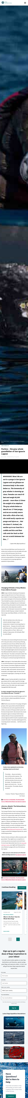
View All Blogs (22, 887)
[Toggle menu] (25, 3)
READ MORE (6, 931)
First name (3, 972)
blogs (5, 441)
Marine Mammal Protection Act (14, 829)
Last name (3, 980)
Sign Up (14, 1008)
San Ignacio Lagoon (21, 855)
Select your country (5, 987)
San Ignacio (5, 446)
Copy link (17, 457)
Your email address (5, 994)
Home (2, 441)
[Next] (18, 939)
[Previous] (10, 939)
